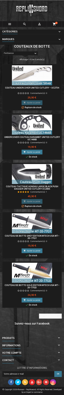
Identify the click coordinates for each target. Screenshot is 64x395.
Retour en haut (50, 316)
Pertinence (20, 53)
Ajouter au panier (32, 103)
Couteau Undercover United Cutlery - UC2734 (32, 88)
